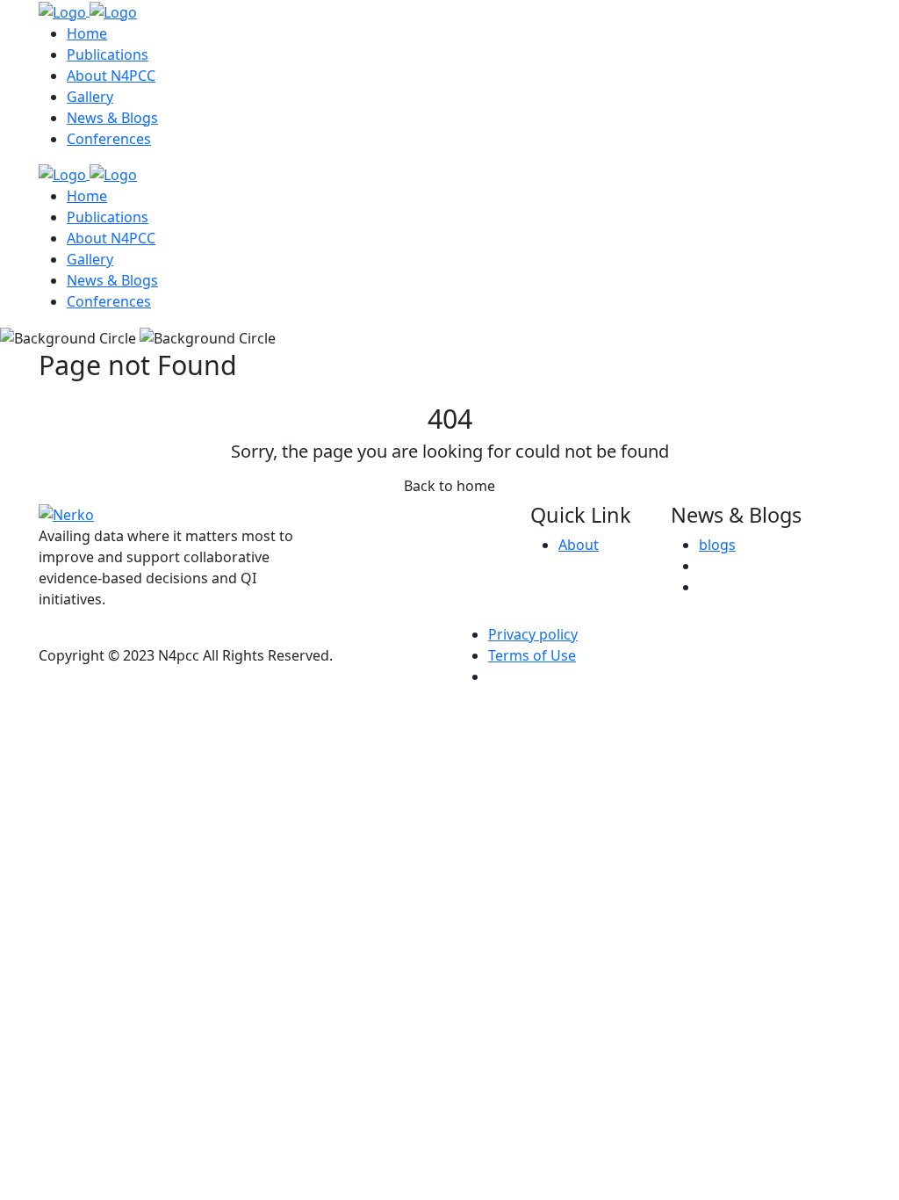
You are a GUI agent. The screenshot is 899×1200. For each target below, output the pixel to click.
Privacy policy (533, 634)
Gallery (90, 96)
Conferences (109, 138)
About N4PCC (111, 75)
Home (87, 33)
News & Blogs (112, 117)
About (578, 544)
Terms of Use (532, 655)
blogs (717, 544)
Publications (107, 54)
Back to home (449, 485)
